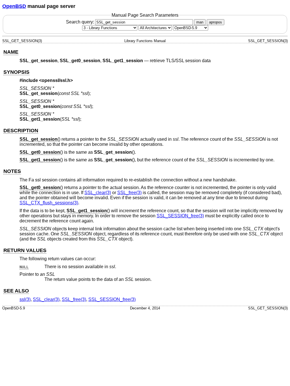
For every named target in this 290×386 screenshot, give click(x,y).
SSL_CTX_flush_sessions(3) (49, 202)
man (199, 22)
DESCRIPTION (20, 130)
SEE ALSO (16, 291)
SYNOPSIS (16, 72)
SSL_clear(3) (97, 192)
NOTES (12, 171)
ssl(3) (25, 299)
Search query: (80, 21)
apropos (215, 22)
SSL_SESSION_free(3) (180, 215)
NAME (10, 52)
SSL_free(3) (129, 192)
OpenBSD (14, 6)
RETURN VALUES (24, 250)
